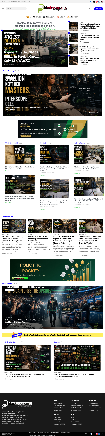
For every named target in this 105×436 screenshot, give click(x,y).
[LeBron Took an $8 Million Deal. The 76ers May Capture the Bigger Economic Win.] (52, 307)
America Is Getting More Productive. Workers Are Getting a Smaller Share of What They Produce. (54, 169)
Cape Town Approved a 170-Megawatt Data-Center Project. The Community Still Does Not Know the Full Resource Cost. (54, 203)
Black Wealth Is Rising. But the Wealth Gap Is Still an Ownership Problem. (58, 335)
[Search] (24, 8)
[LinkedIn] (99, 1)
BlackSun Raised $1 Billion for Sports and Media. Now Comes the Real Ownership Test (90, 26)
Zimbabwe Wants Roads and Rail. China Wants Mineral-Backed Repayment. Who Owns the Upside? (90, 239)
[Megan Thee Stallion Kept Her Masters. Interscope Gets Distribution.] (73, 60)
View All (17, 71)
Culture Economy (11, 78)
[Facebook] (91, 1)
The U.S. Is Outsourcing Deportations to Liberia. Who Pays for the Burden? (89, 49)
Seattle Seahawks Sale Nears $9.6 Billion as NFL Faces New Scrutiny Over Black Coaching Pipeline (19, 198)
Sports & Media (10, 290)
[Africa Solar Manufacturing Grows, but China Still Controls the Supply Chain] (14, 226)
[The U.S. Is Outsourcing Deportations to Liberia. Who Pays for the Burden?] (73, 49)
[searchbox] (14, 8)
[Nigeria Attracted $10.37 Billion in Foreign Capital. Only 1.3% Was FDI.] (35, 48)
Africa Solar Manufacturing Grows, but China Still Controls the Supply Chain (12, 238)
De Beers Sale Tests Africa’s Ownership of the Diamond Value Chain (38, 238)
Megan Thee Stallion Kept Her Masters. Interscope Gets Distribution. (90, 60)
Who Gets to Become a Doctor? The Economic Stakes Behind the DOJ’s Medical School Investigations (89, 201)
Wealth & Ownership (10, 33)
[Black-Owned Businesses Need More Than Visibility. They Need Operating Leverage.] (77, 358)
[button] (3, 9)
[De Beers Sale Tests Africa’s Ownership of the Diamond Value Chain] (40, 226)
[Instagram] (96, 1)
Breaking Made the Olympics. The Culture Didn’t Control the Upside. (90, 37)
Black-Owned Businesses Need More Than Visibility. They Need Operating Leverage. (74, 375)
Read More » (8, 170)
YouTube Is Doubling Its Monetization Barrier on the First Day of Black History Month (24, 375)
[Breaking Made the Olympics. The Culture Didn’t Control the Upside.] (73, 37)
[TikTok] (102, 1)
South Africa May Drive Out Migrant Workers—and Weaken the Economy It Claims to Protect (63, 239)
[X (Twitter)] (94, 1)
